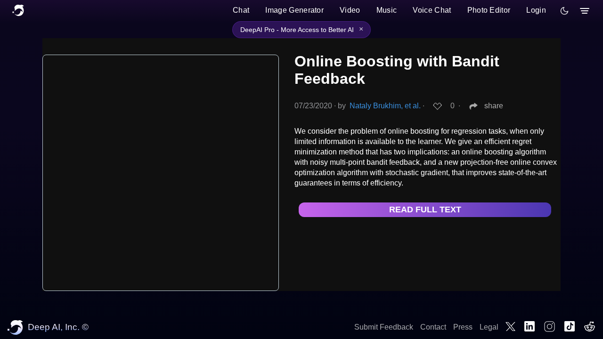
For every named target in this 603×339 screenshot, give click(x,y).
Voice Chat (432, 10)
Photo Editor (489, 10)
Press (463, 327)
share (493, 106)
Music (386, 10)
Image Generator (294, 10)
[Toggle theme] (564, 10)
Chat (241, 10)
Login (536, 10)
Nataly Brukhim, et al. (385, 106)
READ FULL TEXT (425, 209)
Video (350, 10)
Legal (489, 327)
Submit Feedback (383, 327)
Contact (433, 327)
